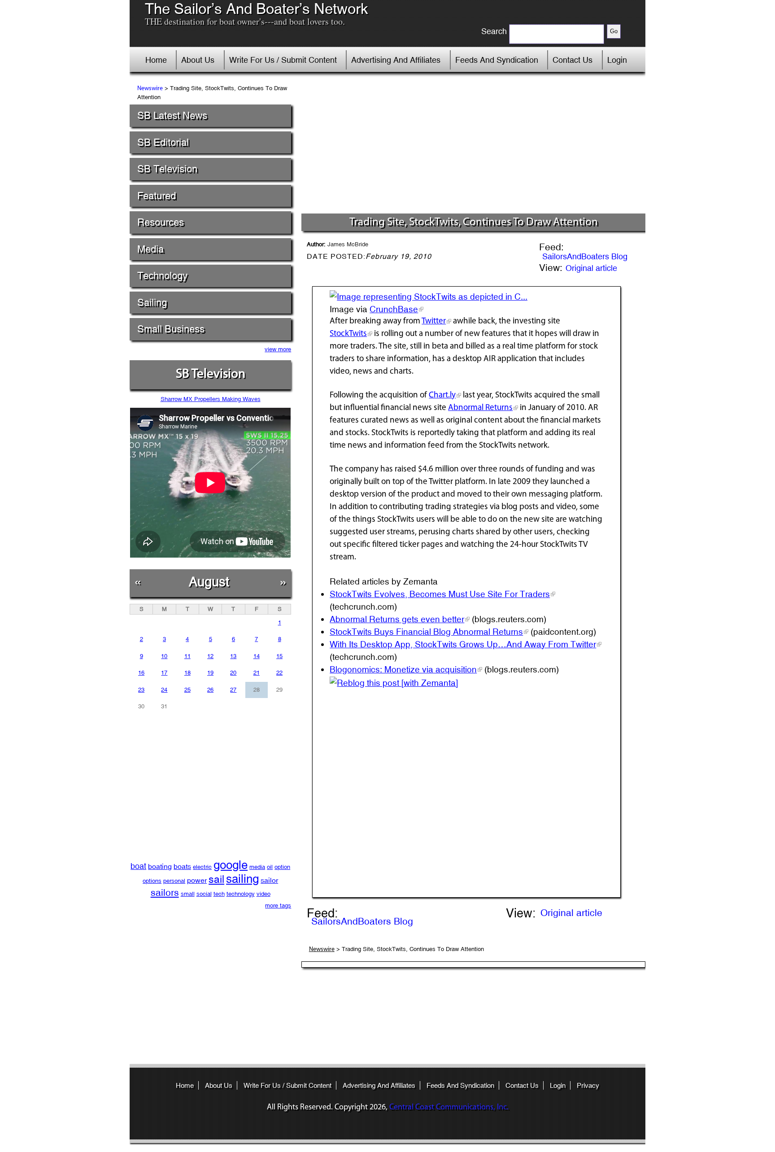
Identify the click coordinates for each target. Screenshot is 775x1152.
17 (164, 672)
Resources (160, 222)
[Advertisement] (473, 146)
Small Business (171, 329)
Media (150, 249)
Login (617, 60)
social (204, 893)
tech (219, 893)
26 (210, 689)
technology (240, 893)
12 (210, 656)
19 (210, 672)
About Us (197, 60)
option (282, 867)
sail (216, 879)
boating (160, 866)
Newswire (150, 88)
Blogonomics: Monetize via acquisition (403, 669)
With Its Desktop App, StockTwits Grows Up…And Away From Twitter (463, 644)
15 (279, 656)
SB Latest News (172, 115)
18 (187, 672)
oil (270, 867)
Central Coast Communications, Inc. (449, 1108)
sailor (269, 880)
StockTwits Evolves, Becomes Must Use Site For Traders (440, 594)
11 (187, 656)
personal (174, 880)
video (263, 893)
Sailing (152, 302)
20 (233, 672)
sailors (165, 892)
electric (202, 867)
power (197, 880)
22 (279, 672)
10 (164, 656)
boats (182, 866)
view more (278, 349)
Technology (162, 275)
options (152, 880)
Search (494, 31)
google (230, 865)
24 (164, 689)
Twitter (434, 321)
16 (141, 672)
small (188, 893)
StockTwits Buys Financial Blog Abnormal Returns (426, 632)
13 (233, 656)
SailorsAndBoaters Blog (584, 256)
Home (156, 60)
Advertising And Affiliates (395, 60)
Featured (156, 195)
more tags (278, 905)
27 (233, 689)
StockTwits (348, 334)
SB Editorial (163, 142)
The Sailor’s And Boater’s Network (256, 8)
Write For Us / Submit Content (283, 60)
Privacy (588, 1085)
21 (256, 672)
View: (550, 268)
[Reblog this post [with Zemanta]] (394, 682)
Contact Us (572, 60)
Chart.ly (442, 395)
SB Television (167, 169)
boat (138, 866)
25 (187, 689)
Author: (337, 244)
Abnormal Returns (480, 408)
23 (141, 689)
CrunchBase (394, 309)
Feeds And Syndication (496, 60)
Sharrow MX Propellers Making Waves (211, 399)
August (209, 581)
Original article (591, 268)
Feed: (551, 247)
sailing (242, 879)
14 (256, 656)
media (257, 867)
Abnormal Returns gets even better (397, 619)
